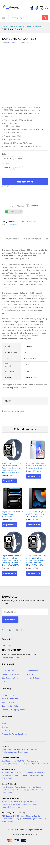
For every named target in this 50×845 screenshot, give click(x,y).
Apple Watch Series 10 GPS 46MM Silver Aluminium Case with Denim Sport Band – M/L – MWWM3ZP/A (36, 560)
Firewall (14, 801)
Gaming (5, 681)
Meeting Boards (33, 816)
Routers (5, 801)
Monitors (32, 764)
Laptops (29, 674)
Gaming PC (43, 764)
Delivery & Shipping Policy (13, 710)
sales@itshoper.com (10, 657)
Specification (32, 238)
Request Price (25, 181)
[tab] (12, 239)
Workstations (32, 761)
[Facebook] (3, 630)
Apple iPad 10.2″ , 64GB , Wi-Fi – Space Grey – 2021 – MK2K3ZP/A (36, 514)
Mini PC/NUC (18, 761)
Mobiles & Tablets (20, 222)
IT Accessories (32, 671)
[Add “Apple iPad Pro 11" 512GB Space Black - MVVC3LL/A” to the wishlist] (15, 507)
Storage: (5, 163)
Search (45, 17)
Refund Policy (8, 702)
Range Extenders (28, 801)
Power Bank (7, 778)
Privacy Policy (8, 695)
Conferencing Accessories (33, 819)
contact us (6, 730)
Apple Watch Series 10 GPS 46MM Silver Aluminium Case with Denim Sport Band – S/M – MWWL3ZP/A (12, 560)
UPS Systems (37, 790)
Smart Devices (17, 773)
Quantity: (5, 186)
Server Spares (23, 790)
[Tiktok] (21, 630)
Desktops (6, 761)
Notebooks (6, 749)
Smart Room (7, 822)
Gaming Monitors (9, 764)
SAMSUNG (12, 43)
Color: (4, 154)
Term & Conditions (10, 699)
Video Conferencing (10, 819)
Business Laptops (9, 752)
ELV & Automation (10, 678)
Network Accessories (11, 807)
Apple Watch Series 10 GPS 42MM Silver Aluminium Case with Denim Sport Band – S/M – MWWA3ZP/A (12, 467)
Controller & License (11, 804)
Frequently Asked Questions (14, 734)
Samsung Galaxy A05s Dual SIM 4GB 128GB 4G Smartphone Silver (36, 465)
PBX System (7, 816)
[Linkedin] (10, 630)
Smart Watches (36, 775)
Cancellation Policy (10, 706)
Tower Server (21, 787)
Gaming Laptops (21, 749)
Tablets (24, 775)
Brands (5, 727)
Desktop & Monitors (10, 674)
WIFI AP (36, 804)
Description (11, 238)
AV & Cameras (8, 671)
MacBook (24, 752)
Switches (26, 804)
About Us (6, 723)
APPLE (11, 476)
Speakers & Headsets (35, 773)
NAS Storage (7, 787)
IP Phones (19, 816)
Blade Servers (8, 790)
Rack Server (7, 793)
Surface (34, 749)
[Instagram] (16, 630)
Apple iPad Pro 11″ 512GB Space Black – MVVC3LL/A (12, 514)
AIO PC (22, 764)
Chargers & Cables (10, 775)
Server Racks (35, 787)
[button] (8, 158)
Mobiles (32, 222)
